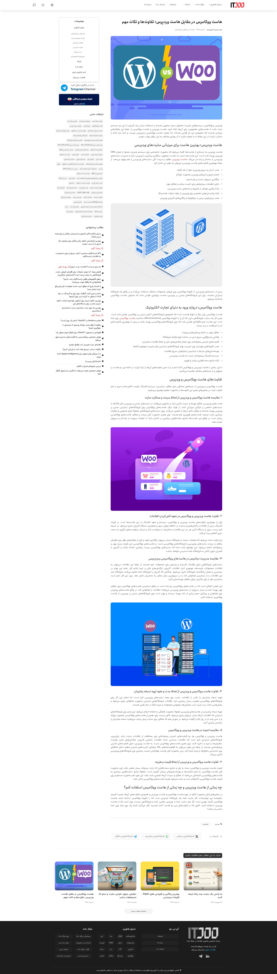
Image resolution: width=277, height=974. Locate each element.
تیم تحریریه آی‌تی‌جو (214, 30)
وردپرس (205, 824)
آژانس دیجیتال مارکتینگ (74, 140)
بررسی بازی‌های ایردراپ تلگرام (89, 366)
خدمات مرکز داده (97, 121)
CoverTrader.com (83, 193)
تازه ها (192, 30)
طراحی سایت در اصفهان (78, 131)
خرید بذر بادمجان (65, 155)
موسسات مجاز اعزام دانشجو (83, 212)
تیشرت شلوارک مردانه (95, 135)
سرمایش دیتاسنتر (84, 121)
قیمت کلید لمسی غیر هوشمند (93, 140)
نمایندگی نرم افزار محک (80, 135)
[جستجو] (34, 5)
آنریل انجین (75, 155)
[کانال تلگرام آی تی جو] (79, 88)
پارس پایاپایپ (98, 216)
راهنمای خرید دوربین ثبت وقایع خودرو (85, 344)
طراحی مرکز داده (72, 121)
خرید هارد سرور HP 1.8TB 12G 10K (91, 145)
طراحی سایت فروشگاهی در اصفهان (73, 164)
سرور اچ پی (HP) (97, 174)
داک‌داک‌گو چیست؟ (93, 361)
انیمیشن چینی (78, 202)
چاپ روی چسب (83, 188)
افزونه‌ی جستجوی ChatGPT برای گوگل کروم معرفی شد (78, 332)
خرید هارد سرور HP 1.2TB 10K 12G (68, 145)
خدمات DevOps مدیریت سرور (93, 202)
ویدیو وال (72, 178)
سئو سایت (69, 212)
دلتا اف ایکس (87, 197)
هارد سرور (99, 159)
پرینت (100, 169)
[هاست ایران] (79, 99)
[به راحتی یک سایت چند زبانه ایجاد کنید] (203, 876)
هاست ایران (210, 949)
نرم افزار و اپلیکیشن (182, 30)
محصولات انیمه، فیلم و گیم (88, 169)
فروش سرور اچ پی (76, 126)
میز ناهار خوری (80, 159)
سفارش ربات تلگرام (96, 150)
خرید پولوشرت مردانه (62, 131)
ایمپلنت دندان (98, 197)
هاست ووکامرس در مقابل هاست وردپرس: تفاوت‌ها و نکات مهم (77, 895)
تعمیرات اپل (61, 188)
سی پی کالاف (63, 178)
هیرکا (58, 164)
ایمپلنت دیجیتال (66, 197)
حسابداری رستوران (96, 193)
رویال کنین (87, 126)
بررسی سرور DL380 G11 (70, 169)
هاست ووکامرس (127, 318)
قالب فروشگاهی (97, 126)
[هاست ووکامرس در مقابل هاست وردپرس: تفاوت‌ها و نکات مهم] (74, 876)
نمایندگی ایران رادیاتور (82, 150)
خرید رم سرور (77, 197)
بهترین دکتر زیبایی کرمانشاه (94, 164)
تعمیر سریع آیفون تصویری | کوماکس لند (89, 178)
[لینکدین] (206, 956)
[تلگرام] (199, 956)
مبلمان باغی (90, 159)
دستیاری (71, 183)
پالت (66, 207)
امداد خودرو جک (72, 188)
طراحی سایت (85, 155)
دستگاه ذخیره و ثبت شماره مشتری (91, 207)
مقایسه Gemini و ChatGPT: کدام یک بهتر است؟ (81, 320)
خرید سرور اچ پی (97, 183)
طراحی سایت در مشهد (83, 183)
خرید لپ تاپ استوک (83, 174)
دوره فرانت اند (74, 207)
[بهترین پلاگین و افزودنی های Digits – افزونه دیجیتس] (160, 876)
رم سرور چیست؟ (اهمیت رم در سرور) (85, 266)
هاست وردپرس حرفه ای (95, 131)
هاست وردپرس (179, 159)
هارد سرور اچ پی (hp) (66, 150)
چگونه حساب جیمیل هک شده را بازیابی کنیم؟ (82, 349)
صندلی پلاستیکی (69, 159)
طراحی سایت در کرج (96, 188)
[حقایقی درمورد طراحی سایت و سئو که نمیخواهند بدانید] (117, 876)
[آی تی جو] (235, 5)
